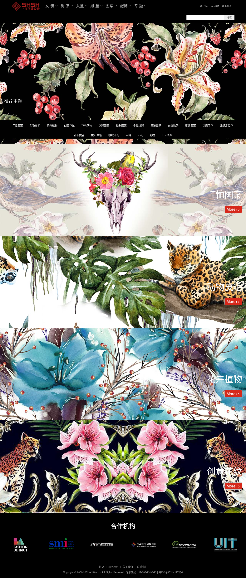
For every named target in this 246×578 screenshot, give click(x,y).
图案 (109, 5)
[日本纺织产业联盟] (102, 544)
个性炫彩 (138, 125)
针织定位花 (226, 125)
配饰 (124, 5)
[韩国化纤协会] (143, 544)
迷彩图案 (104, 125)
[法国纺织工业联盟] (225, 544)
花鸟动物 (86, 125)
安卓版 (215, 6)
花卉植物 (52, 125)
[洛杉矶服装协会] (20, 544)
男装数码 (155, 125)
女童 (80, 5)
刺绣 (152, 135)
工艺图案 (166, 135)
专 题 (138, 5)
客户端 (204, 6)
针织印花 (207, 125)
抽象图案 (121, 125)
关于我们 (128, 566)
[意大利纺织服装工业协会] (61, 543)
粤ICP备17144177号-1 (171, 572)
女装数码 (173, 125)
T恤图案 (18, 125)
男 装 (65, 5)
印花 (140, 135)
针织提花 (79, 135)
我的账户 (227, 6)
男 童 (94, 5)
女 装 (49, 5)
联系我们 (142, 566)
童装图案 (190, 125)
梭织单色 (96, 135)
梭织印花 (113, 135)
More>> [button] (233, 209)
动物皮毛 (34, 125)
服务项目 (113, 566)
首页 (101, 566)
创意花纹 (69, 125)
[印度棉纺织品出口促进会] (184, 544)
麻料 (128, 135)
